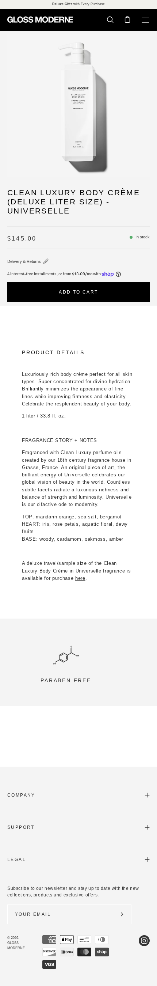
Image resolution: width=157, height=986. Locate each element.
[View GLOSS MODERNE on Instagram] (144, 952)
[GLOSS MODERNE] (40, 19)
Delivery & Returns (24, 261)
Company (21, 795)
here (80, 578)
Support (21, 827)
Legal (16, 859)
